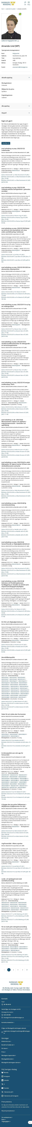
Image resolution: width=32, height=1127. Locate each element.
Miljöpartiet (16, 53)
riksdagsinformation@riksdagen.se (14, 1017)
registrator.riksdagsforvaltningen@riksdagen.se (17, 1032)
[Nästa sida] (27, 969)
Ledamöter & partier (11, 9)
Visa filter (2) (5, 143)
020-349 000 (7, 1015)
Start (2, 9)
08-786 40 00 (7, 1004)
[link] (4, 970)
